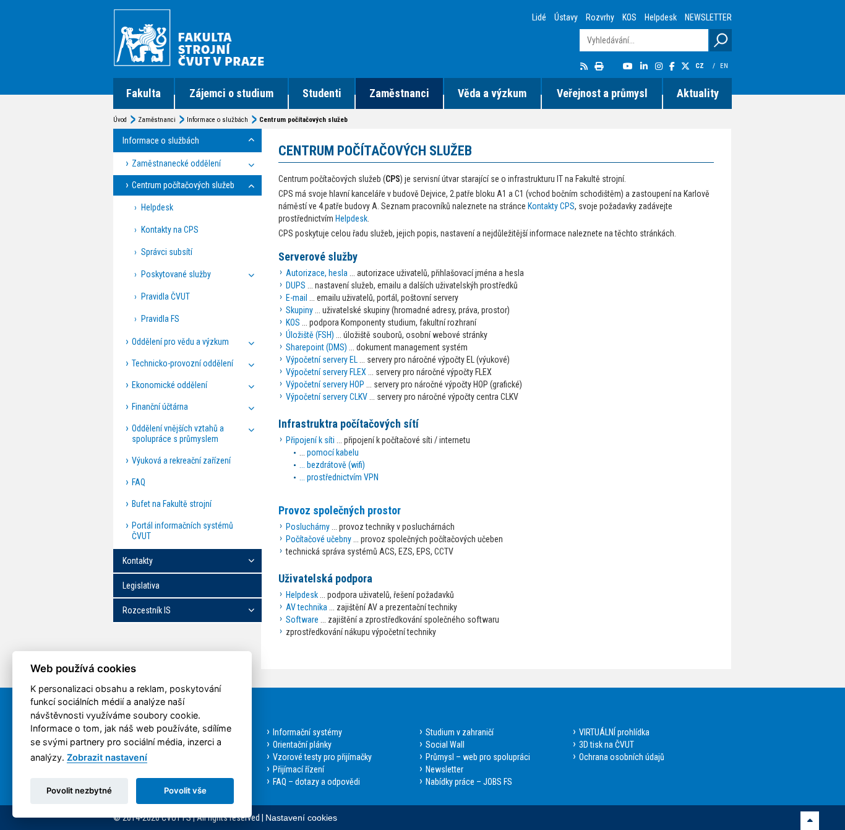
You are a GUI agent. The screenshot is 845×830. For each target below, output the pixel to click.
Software (302, 620)
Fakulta (143, 93)
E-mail (296, 298)
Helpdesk (661, 17)
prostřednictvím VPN (343, 477)
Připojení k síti (310, 440)
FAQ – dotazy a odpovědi (316, 782)
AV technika (306, 607)
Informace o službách (217, 120)
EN (725, 66)
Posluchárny (308, 527)
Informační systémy (307, 732)
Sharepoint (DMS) (316, 347)
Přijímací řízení (298, 769)
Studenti (321, 93)
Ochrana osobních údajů (621, 757)
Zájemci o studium (231, 93)
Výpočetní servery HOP (325, 384)
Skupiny (299, 310)
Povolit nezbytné (79, 790)
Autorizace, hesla (317, 273)
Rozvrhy (600, 17)
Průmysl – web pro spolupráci (478, 757)
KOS (629, 17)
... (303, 465)
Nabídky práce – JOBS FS (469, 782)
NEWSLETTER (708, 17)
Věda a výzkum (492, 93)
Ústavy (566, 17)
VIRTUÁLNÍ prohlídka (614, 732)
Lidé (539, 17)
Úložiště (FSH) (310, 335)
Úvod (120, 120)
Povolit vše (185, 790)
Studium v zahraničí (460, 732)
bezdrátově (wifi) (336, 465)
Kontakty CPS (551, 206)
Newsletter (444, 769)
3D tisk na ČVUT (606, 745)
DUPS (296, 285)
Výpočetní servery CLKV (326, 397)
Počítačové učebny (318, 539)
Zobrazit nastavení (107, 757)
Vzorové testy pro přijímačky (322, 757)
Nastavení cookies (301, 818)
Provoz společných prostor (339, 510)
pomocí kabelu (333, 452)
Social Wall (445, 745)
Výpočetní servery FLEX (326, 372)
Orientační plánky (302, 745)
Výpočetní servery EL (322, 360)
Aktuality (698, 93)
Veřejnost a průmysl (602, 93)
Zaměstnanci (399, 93)
